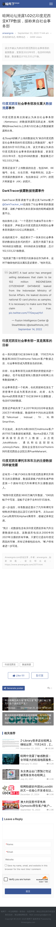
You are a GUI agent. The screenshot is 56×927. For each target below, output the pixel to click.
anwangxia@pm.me (42, 915)
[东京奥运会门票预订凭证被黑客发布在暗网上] (10, 774)
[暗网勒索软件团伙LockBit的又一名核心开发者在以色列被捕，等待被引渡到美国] (10, 790)
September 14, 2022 (30, 329)
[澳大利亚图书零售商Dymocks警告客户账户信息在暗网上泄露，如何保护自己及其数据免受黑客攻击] (10, 805)
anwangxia (7, 33)
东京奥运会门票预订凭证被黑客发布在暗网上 (35, 773)
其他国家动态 (8, 37)
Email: (9, 852)
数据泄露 (26, 664)
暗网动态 (21, 37)
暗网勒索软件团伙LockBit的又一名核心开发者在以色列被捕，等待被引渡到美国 (36, 788)
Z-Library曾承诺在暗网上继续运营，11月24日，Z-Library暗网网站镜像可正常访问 (36, 742)
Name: (10, 844)
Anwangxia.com (28, 922)
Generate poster (14, 688)
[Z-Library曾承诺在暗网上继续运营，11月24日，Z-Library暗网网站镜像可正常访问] (10, 744)
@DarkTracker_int (12, 204)
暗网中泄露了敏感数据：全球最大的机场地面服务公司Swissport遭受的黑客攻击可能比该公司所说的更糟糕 (36, 758)
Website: (9, 859)
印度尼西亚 (10, 103)
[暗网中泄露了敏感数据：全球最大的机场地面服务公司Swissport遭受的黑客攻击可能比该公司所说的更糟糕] (10, 759)
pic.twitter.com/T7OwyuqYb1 (26, 312)
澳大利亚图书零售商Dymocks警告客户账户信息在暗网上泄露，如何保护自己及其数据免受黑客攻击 (36, 804)
